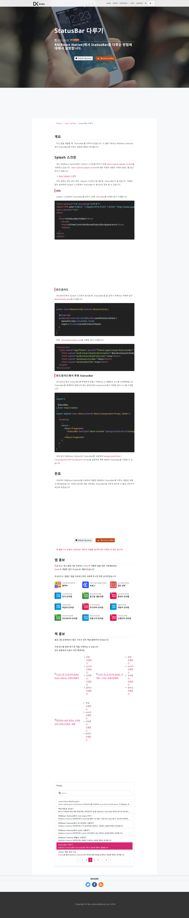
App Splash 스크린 (67, 176)
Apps (132, 3)
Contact (139, 3)
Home (108, 3)
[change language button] (151, 3)
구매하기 (89, 661)
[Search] (145, 3)
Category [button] (124, 3)
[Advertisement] (56, 103)
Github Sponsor (84, 58)
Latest (115, 3)
